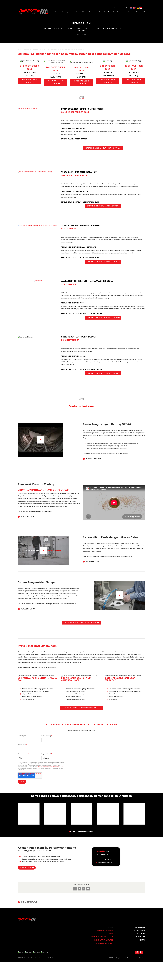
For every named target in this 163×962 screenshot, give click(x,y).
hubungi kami (26, 867)
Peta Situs (141, 958)
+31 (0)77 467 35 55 (104, 860)
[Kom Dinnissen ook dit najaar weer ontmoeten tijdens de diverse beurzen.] (131, 8)
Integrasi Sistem (98, 11)
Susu (111, 934)
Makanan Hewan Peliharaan (101, 937)
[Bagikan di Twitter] (79, 888)
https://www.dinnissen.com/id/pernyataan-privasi (50, 766)
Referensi (120, 11)
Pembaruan (132, 11)
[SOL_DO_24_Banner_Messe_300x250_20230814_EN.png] (37, 225)
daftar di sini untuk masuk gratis (102, 317)
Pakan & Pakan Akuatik (103, 940)
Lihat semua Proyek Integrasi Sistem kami (81, 708)
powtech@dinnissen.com (105, 862)
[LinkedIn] (141, 952)
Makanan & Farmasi (105, 930)
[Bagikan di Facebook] (75, 888)
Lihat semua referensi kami (83, 831)
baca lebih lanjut (28, 517)
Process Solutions (82, 11)
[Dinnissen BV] (34, 11)
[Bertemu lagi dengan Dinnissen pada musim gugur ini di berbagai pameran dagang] (141, 8)
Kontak (142, 11)
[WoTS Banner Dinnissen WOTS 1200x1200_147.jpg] (35, 172)
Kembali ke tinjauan (29, 902)
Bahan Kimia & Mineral (104, 943)
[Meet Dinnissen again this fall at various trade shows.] (134, 8)
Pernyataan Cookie (132, 958)
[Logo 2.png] (38, 280)
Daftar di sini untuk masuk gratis (102, 206)
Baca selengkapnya (94, 459)
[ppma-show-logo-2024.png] (27, 108)
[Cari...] (127, 8)
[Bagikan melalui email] (88, 888)
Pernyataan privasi (121, 958)
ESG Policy (111, 958)
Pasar (110, 11)
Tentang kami (66, 11)
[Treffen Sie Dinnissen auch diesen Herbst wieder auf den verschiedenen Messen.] (137, 8)
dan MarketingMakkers (49, 958)
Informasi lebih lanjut (29, 81)
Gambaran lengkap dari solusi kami (80, 622)
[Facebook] (137, 952)
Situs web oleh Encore (37, 958)
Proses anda (139, 930)
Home (57, 11)
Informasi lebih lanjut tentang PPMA (102, 148)
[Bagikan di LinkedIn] (83, 888)
